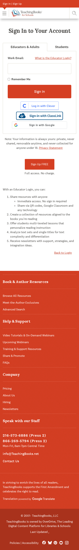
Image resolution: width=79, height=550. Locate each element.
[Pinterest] (55, 543)
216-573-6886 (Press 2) (24, 435)
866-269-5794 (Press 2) (25, 440)
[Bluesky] (49, 543)
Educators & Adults (25, 47)
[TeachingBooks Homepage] (25, 13)
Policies (15, 543)
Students (62, 47)
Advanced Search (14, 309)
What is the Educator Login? (53, 58)
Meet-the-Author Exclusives (21, 303)
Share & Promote (14, 356)
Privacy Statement (51, 148)
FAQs (6, 363)
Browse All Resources (17, 296)
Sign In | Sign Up (12, 3)
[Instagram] (66, 543)
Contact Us (11, 461)
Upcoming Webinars (16, 342)
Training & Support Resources (22, 349)
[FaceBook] (44, 543)
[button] (4, 13)
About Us (9, 395)
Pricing (7, 388)
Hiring (6, 402)
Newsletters (10, 409)
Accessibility (30, 543)
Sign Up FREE (39, 164)
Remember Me (20, 79)
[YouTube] (61, 543)
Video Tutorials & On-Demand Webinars (28, 335)
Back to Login (63, 253)
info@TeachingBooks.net (21, 454)
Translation (10, 499)
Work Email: (16, 58)
